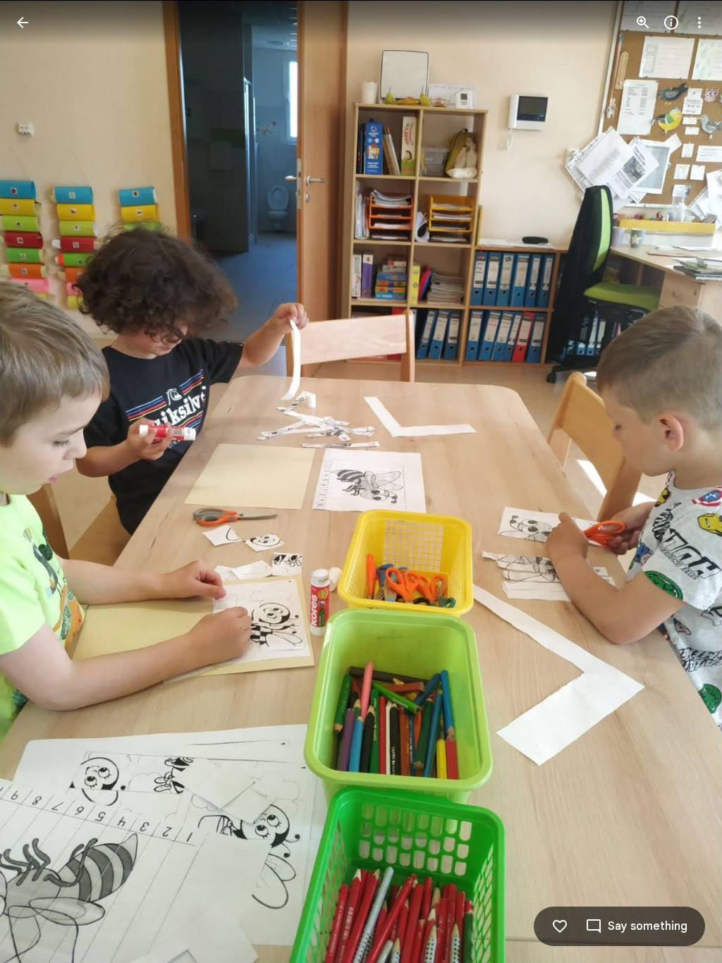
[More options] (699, 22)
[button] (39, 481)
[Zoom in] (643, 22)
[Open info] (671, 22)
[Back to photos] (22, 22)
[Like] (559, 926)
